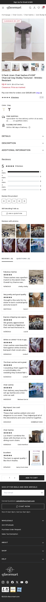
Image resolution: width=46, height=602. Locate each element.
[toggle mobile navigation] (3, 7)
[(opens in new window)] (5, 589)
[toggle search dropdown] (30, 7)
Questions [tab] (23, 259)
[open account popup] (34, 7)
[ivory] (4, 109)
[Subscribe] (41, 492)
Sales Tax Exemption (10, 534)
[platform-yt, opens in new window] (22, 582)
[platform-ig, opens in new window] (3, 582)
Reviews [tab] (7, 259)
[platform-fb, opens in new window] (12, 582)
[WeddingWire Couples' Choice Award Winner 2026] (13, 589)
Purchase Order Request (11, 529)
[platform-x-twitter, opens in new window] (17, 582)
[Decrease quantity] (4, 477)
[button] (6, 67)
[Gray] (9, 109)
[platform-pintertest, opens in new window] (26, 582)
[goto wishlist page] (38, 7)
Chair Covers (17, 15)
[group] (23, 2)
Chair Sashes (29, 15)
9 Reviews (15, 97)
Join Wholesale (8, 525)
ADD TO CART (32, 478)
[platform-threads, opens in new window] (7, 582)
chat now (24, 506)
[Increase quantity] (14, 477)
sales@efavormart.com (25, 501)
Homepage (6, 15)
